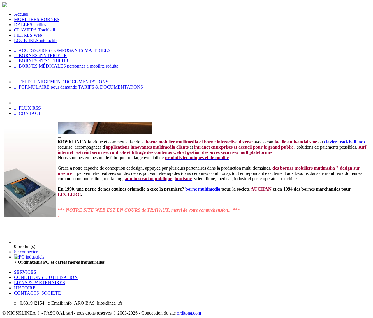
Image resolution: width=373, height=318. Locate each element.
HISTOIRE (25, 287)
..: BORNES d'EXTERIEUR (41, 60)
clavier (331, 141)
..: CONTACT (27, 113)
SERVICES (25, 272)
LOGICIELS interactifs (35, 40)
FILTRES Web (28, 35)
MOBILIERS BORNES (36, 19)
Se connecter (26, 251)
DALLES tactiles (30, 24)
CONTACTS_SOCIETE (37, 293)
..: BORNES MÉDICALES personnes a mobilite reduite (66, 66)
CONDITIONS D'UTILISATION (46, 277)
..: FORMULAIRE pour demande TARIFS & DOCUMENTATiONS (78, 87)
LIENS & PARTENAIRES (39, 282)
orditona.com (189, 312)
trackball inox (352, 141)
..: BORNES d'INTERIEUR (40, 55)
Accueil (21, 14)
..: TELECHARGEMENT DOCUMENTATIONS (61, 81)
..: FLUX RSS (27, 108)
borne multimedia (202, 189)
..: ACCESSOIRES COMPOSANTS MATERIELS (62, 50)
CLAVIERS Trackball (34, 29)
